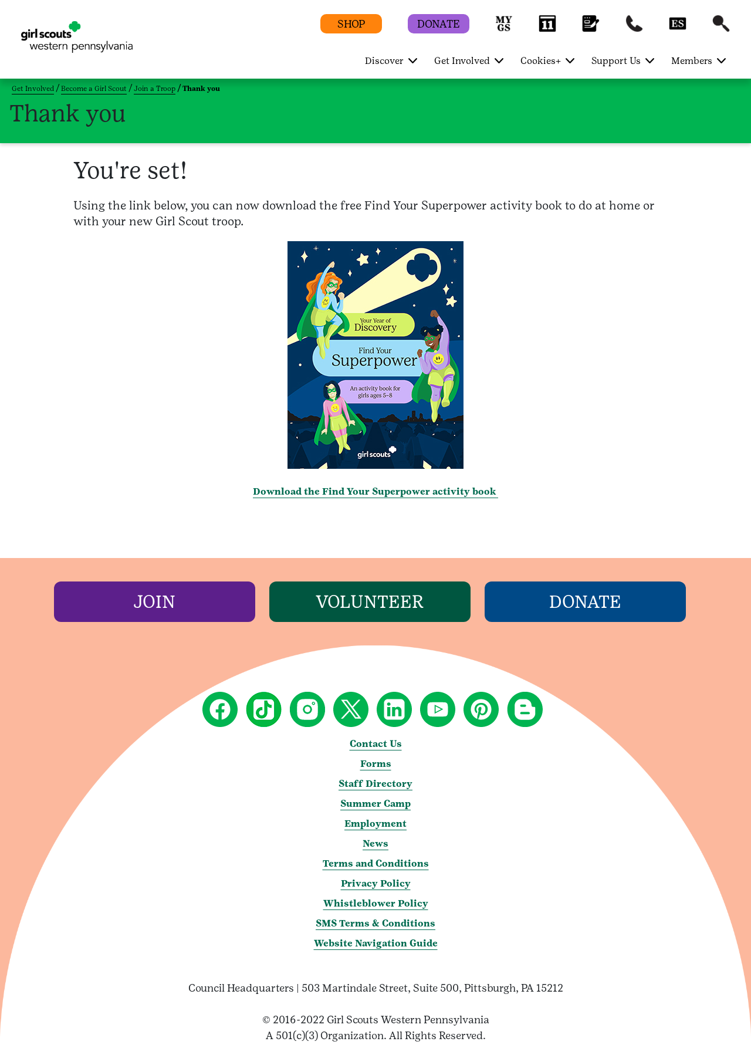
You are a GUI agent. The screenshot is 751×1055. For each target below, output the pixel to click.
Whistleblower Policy (375, 903)
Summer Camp (375, 803)
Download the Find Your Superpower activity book (375, 491)
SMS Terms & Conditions (375, 923)
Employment (375, 823)
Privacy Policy (376, 883)
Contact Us (376, 743)
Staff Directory (375, 783)
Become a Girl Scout (94, 88)
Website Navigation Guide (376, 943)
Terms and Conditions (376, 863)
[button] (504, 29)
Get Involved (33, 88)
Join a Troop (154, 88)
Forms (375, 763)
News (375, 843)
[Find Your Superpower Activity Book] (375, 465)
